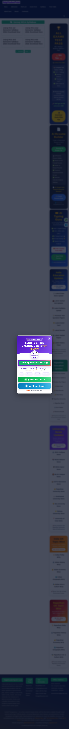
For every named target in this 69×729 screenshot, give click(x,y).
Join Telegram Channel (37, 386)
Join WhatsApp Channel (36, 380)
